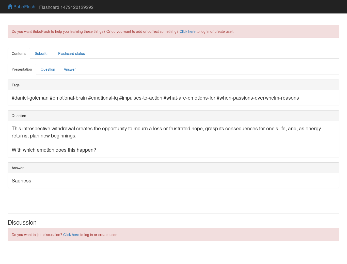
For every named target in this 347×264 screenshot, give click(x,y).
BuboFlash (23, 6)
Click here (188, 31)
